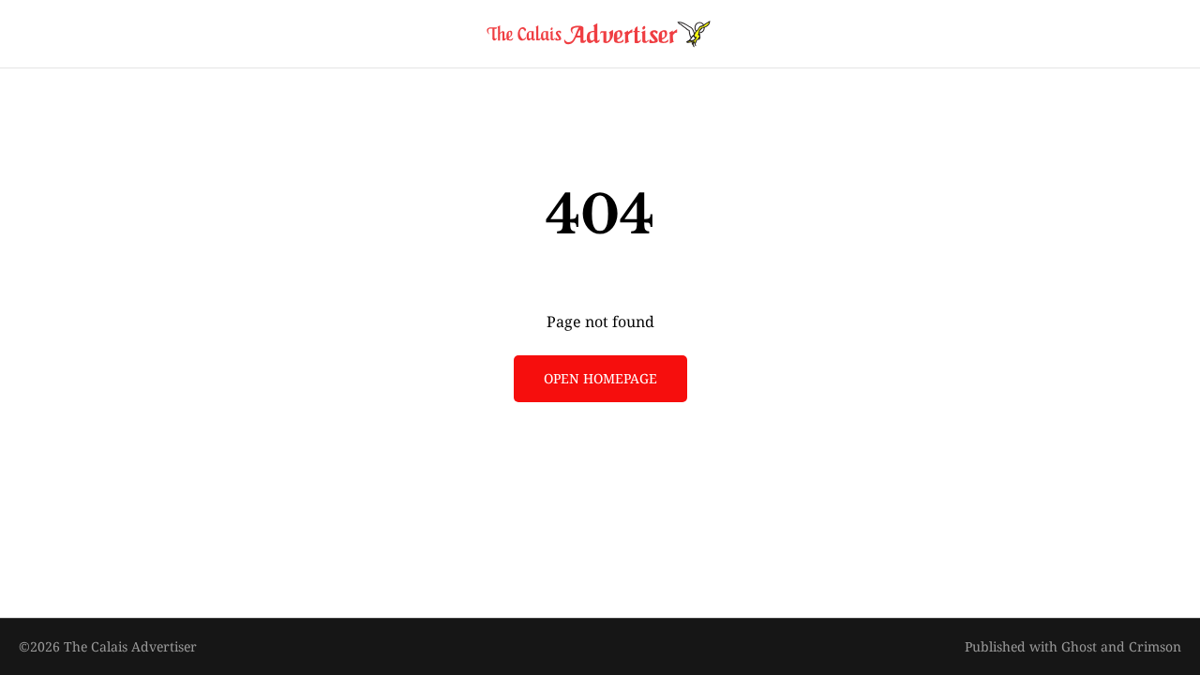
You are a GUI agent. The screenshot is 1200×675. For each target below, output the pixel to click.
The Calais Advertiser (130, 646)
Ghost (1079, 646)
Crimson (1155, 646)
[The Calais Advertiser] (599, 34)
